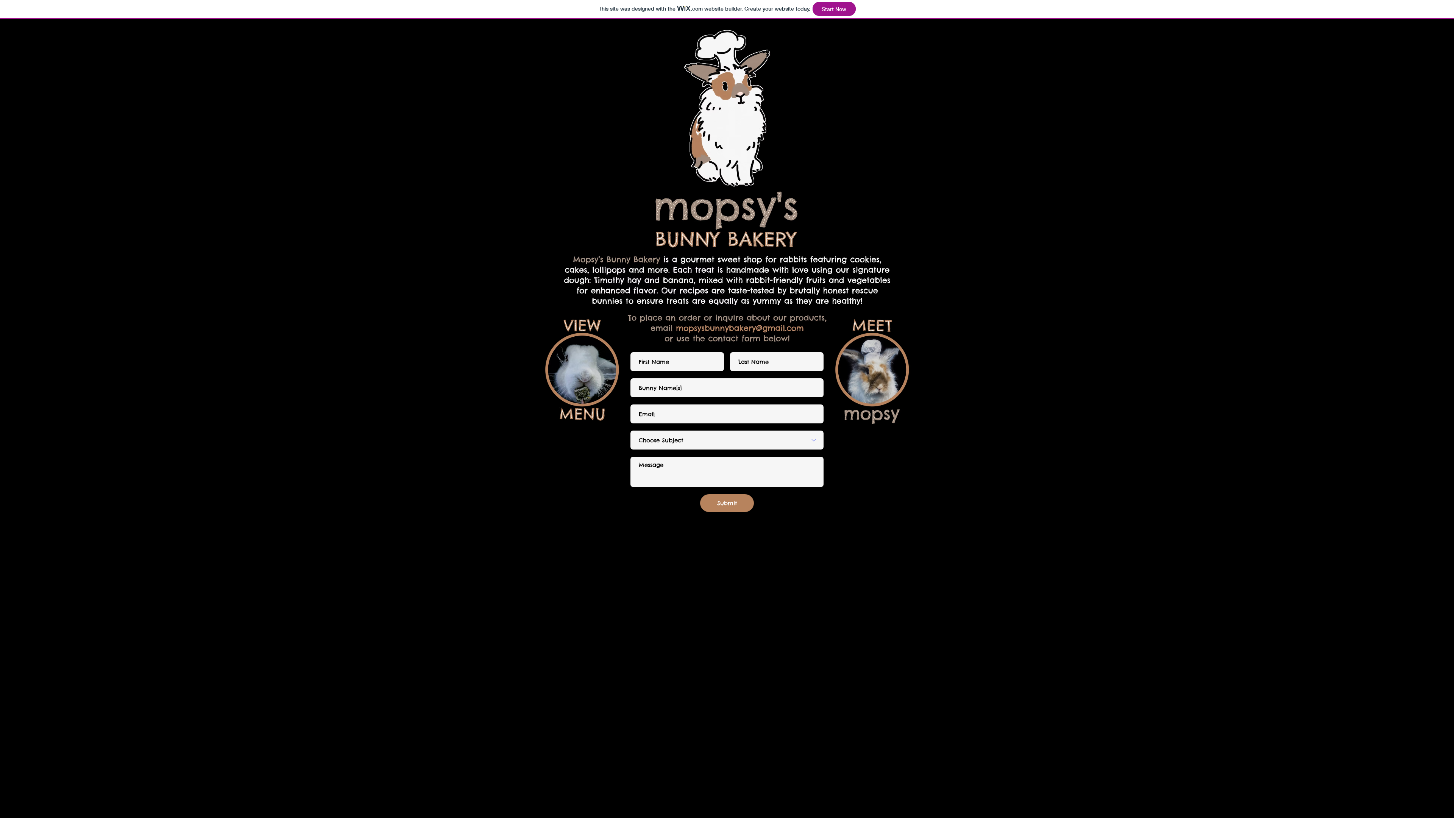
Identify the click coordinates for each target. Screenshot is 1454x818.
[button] (872, 371)
